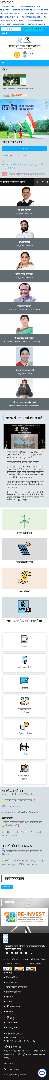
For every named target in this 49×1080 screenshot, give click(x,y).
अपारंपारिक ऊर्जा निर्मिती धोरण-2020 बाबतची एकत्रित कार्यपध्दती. (21, 830)
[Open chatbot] (42, 1072)
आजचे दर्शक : (11, 1037)
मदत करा (10, 1002)
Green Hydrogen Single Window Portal (17, 84)
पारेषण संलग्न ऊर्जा (24, 532)
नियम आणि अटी (12, 978)
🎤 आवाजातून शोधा (32, 29)
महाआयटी (27, 963)
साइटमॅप (9, 997)
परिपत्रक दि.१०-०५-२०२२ (13, 802)
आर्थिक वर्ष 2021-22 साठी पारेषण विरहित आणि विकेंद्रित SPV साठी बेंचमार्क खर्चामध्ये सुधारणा (22, 840)
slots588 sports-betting (20, 17)
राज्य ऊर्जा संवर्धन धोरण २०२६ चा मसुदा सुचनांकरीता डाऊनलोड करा (23, 162)
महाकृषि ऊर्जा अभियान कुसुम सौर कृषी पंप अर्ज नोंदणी (23, 100)
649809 (20, 1034)
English (4, 33)
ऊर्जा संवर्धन (24, 591)
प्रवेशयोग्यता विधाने (13, 992)
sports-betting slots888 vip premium (23, 19)
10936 (21, 1037)
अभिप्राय (9, 1012)
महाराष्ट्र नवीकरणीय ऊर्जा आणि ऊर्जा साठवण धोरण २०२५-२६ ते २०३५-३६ (23, 172)
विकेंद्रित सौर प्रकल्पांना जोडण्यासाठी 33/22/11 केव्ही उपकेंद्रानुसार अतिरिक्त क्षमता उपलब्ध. (22, 854)
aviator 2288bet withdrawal (14, 10)
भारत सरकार (11, 1023)
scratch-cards (25, 24)
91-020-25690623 (13, 1069)
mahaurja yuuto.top (39, 24)
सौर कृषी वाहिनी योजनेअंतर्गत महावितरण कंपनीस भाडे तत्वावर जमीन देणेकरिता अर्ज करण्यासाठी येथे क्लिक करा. (23, 865)
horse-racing (29, 21)
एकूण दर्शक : (11, 1034)
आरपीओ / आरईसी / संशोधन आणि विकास (24, 620)
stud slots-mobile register (31, 14)
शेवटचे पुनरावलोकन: (14, 1041)
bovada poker (40, 10)
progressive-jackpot (11, 24)
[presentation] (3, 919)
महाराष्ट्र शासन (12, 1028)
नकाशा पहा (10, 1064)
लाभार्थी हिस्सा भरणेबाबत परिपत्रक (18, 796)
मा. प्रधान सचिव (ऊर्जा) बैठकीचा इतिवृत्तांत (19, 809)
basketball (30, 10)
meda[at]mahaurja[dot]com (16, 1075)
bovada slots (35, 17)
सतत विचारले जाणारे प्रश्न (16, 987)
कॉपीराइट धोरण (12, 982)
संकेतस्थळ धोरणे (13, 1007)
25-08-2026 (29, 1041)
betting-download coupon (10, 6)
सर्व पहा (24, 148)
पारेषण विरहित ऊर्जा (24, 562)
